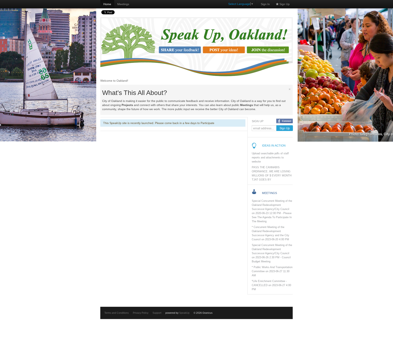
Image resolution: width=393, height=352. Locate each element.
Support (156, 312)
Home (107, 4)
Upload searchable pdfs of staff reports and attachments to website (270, 157)
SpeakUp (184, 312)
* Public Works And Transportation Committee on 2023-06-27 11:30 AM (272, 271)
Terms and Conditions (116, 312)
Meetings (123, 4)
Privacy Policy (140, 312)
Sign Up (284, 4)
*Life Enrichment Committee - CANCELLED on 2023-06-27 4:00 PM (271, 285)
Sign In (265, 4)
